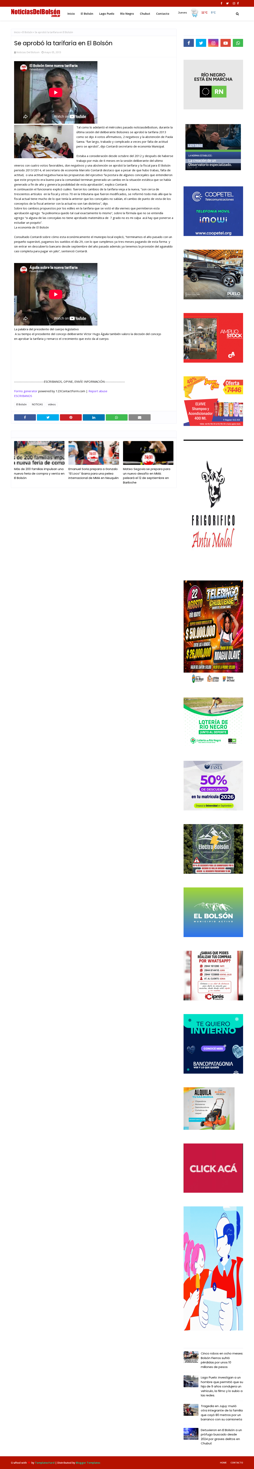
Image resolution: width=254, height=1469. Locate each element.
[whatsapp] (238, 43)
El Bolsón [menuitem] (87, 13)
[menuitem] (196, 13)
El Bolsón (27, 32)
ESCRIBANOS (23, 396)
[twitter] (227, 3)
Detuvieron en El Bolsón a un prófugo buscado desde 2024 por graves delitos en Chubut (221, 1437)
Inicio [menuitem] (71, 13)
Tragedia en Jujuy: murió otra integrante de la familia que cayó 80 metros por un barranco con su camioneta (222, 1413)
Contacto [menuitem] (162, 13)
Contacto (237, 1462)
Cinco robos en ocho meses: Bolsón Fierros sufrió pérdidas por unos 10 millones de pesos (222, 1360)
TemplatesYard (45, 1462)
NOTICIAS (37, 404)
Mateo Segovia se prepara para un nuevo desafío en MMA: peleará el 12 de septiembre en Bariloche (146, 476)
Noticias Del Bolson (27, 52)
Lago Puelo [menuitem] (106, 13)
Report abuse (98, 391)
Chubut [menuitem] (145, 13)
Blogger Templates (88, 1462)
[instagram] (234, 3)
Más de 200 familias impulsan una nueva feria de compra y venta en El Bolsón (39, 473)
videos (52, 404)
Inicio (17, 32)
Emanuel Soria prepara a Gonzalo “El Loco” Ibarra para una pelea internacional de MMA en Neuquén (93, 473)
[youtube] (225, 43)
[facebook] (221, 3)
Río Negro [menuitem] (127, 13)
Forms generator (26, 391)
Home (223, 1462)
